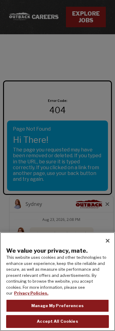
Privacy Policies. (31, 293)
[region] (57, 281)
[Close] (107, 240)
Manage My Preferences (57, 305)
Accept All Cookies (57, 321)
